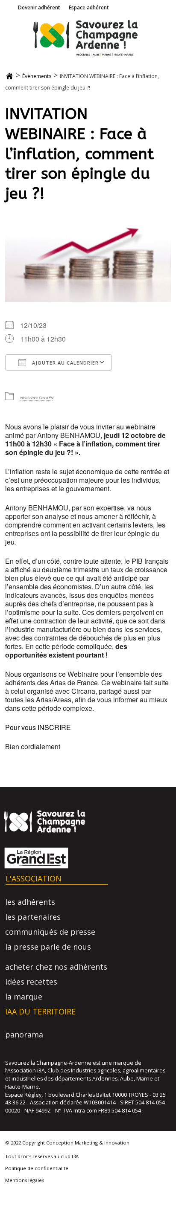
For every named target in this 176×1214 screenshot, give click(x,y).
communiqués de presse (50, 932)
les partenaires (33, 917)
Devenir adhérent (39, 7)
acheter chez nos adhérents (56, 967)
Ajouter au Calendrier (64, 362)
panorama (24, 1034)
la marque (23, 996)
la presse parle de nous (48, 947)
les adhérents (30, 902)
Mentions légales (24, 1180)
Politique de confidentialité (36, 1168)
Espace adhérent (89, 7)
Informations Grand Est (36, 397)
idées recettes (31, 981)
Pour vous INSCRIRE (38, 727)
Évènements (36, 76)
